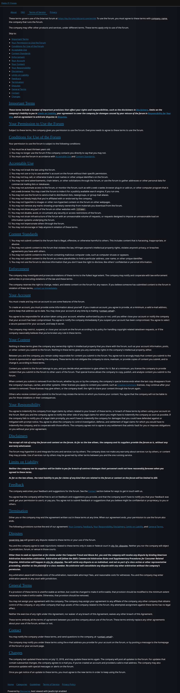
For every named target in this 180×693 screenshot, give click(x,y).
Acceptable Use (19, 49)
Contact (15, 92)
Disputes (16, 85)
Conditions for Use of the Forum (28, 46)
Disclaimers (17, 71)
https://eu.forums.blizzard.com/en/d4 (77, 18)
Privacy (53, 12)
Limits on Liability (20, 75)
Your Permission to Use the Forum (29, 42)
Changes (16, 96)
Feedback (16, 78)
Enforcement (18, 57)
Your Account (18, 60)
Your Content (18, 64)
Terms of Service (37, 12)
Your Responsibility (21, 67)
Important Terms (20, 39)
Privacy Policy (69, 684)
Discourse (25, 691)
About (14, 12)
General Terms (19, 89)
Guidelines (35, 684)
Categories (21, 684)
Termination (18, 82)
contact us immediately (45, 288)
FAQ (23, 12)
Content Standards (21, 53)
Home (11, 684)
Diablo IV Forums (9, 3)
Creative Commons (126, 384)
